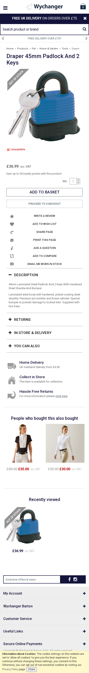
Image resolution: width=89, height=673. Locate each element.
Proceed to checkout (45, 203)
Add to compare (45, 256)
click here (61, 396)
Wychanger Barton (18, 606)
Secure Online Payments (22, 644)
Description (26, 275)
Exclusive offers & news (21, 579)
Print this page (44, 240)
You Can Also (27, 346)
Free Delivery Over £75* (44, 38)
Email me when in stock (44, 264)
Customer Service (17, 619)
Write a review (44, 215)
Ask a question (44, 248)
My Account (12, 593)
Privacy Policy (10, 669)
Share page (44, 232)
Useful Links (13, 631)
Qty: (64, 181)
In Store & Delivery (32, 333)
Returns (22, 319)
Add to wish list (44, 223)
